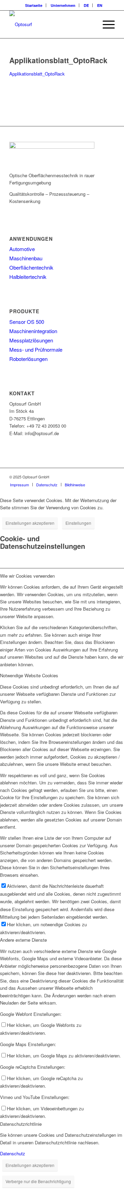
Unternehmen (63, 5)
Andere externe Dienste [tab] (23, 940)
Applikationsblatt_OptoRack (37, 73)
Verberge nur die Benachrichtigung (38, 1181)
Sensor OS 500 (26, 321)
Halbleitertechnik (27, 276)
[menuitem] (34, 5)
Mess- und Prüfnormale (35, 349)
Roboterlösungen (28, 358)
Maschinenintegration (33, 331)
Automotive (22, 248)
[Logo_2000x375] (51, 24)
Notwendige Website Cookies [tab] (29, 675)
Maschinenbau (25, 258)
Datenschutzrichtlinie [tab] (21, 1124)
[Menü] (105, 24)
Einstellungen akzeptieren (30, 523)
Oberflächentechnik (31, 267)
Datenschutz (12, 1153)
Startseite (33, 5)
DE (86, 5)
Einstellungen (78, 523)
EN (99, 5)
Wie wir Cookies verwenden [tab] (27, 576)
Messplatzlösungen (31, 340)
